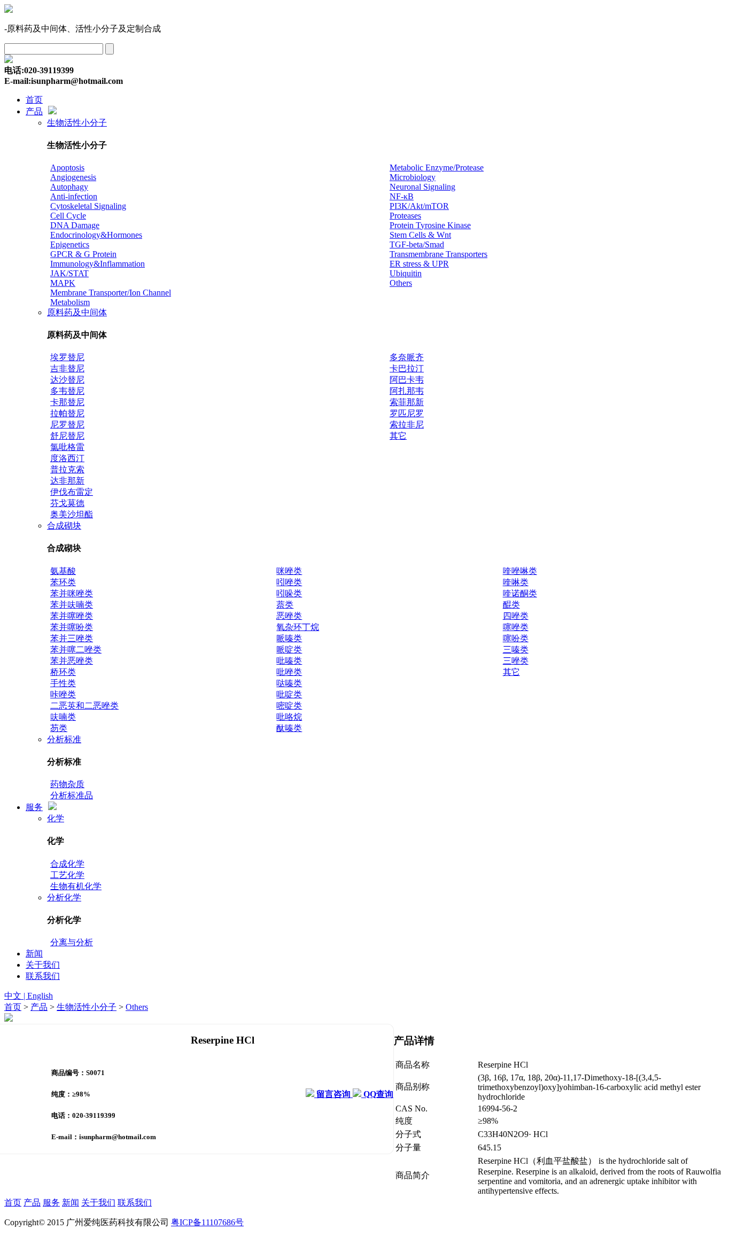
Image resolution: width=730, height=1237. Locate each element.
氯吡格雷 (67, 447)
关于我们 (43, 964)
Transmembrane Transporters (438, 254)
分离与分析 (71, 942)
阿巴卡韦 (407, 379)
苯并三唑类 (71, 638)
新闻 (34, 953)
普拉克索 (67, 469)
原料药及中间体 (77, 312)
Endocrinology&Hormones (96, 234)
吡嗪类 (289, 660)
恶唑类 (289, 615)
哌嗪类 (289, 638)
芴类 (58, 728)
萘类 (284, 604)
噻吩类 (516, 638)
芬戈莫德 (67, 503)
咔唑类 (63, 694)
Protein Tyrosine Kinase (430, 225)
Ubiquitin (406, 273)
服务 (34, 807)
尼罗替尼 (67, 424)
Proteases (405, 215)
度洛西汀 (67, 458)
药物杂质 (67, 784)
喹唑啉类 (520, 570)
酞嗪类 (289, 728)
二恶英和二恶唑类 (84, 705)
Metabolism (70, 302)
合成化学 (67, 863)
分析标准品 (71, 795)
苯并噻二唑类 (76, 649)
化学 (55, 818)
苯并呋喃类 (71, 604)
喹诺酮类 (520, 593)
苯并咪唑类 (71, 593)
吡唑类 (289, 671)
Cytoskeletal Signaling (88, 206)
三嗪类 (516, 649)
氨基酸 (63, 570)
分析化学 (64, 897)
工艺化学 (67, 875)
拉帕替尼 (67, 413)
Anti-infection (73, 196)
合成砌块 (64, 525)
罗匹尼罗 (407, 413)
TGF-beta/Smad (417, 244)
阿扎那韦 (407, 390)
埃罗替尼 (67, 357)
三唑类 (516, 660)
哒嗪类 (289, 683)
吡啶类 (289, 694)
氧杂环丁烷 (297, 627)
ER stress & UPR (419, 263)
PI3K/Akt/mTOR (419, 206)
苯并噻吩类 (71, 627)
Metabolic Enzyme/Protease (437, 167)
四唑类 (516, 615)
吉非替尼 (67, 368)
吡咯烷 (289, 716)
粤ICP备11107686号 (207, 1222)
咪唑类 (289, 570)
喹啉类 (516, 582)
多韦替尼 (67, 390)
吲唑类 (289, 582)
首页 (34, 99)
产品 (34, 111)
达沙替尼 (67, 379)
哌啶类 (289, 649)
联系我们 (43, 976)
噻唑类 (516, 627)
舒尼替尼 (67, 435)
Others (401, 282)
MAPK (62, 282)
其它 (398, 435)
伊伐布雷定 (71, 491)
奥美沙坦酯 (71, 514)
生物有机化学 (76, 886)
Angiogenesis (73, 177)
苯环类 (63, 582)
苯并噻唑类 (71, 615)
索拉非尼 (407, 424)
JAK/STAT (69, 273)
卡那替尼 (67, 402)
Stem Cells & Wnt (420, 234)
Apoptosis (67, 167)
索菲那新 (407, 402)
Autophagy (69, 186)
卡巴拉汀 (407, 368)
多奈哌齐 (407, 357)
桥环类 (63, 671)
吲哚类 (289, 593)
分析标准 (64, 739)
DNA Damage (74, 225)
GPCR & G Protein (83, 254)
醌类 (511, 604)
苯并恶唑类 (71, 660)
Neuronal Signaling (422, 186)
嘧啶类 (289, 705)
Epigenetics (69, 244)
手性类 (63, 683)
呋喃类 (63, 716)
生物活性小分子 (77, 122)
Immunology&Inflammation (97, 263)
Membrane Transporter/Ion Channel (110, 292)
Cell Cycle (68, 215)
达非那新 (67, 480)
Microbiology (413, 177)
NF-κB (402, 196)
